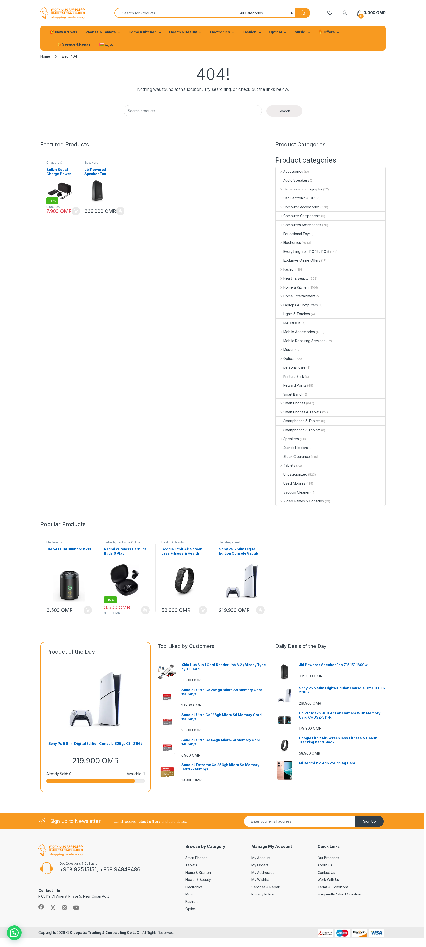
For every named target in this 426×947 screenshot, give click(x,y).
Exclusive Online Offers (301, 260)
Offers (329, 32)
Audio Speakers (296, 180)
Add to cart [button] (76, 211)
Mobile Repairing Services (304, 341)
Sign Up (369, 821)
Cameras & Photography (302, 189)
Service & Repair (76, 44)
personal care (294, 367)
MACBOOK (292, 323)
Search (284, 111)
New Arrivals (65, 32)
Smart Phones (294, 403)
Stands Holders (295, 448)
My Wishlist (260, 880)
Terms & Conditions (333, 887)
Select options (144, 610)
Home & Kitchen (143, 32)
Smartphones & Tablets (301, 421)
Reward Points (294, 385)
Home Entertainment (299, 296)
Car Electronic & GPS (299, 198)
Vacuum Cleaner (296, 492)
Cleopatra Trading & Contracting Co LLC (104, 932)
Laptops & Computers (300, 305)
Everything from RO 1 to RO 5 (306, 251)
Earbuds (109, 542)
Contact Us (326, 872)
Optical (275, 32)
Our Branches (328, 858)
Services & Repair (265, 887)
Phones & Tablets (100, 32)
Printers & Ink (293, 376)
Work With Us (328, 880)
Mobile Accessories (299, 332)
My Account (260, 858)
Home (45, 56)
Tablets (289, 465)
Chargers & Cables (54, 164)
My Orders (259, 865)
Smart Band (292, 394)
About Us (325, 865)
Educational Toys (297, 234)
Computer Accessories (301, 207)
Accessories (293, 171)
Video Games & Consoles (303, 501)
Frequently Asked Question (339, 894)
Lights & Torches (296, 314)
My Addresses (262, 872)
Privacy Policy (262, 894)
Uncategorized (295, 474)
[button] (14, 932)
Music (300, 32)
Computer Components (301, 216)
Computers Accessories (302, 225)
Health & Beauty (183, 32)
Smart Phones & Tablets (302, 412)
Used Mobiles (294, 483)
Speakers (91, 162)
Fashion (249, 32)
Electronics (220, 32)
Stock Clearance (296, 456)
